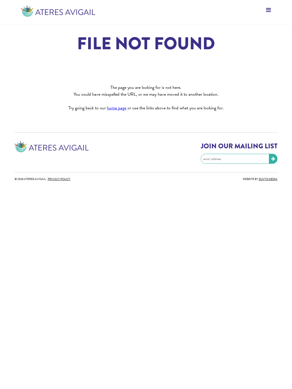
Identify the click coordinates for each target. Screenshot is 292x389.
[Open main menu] (146, 10)
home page (116, 108)
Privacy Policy (59, 179)
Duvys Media (268, 179)
